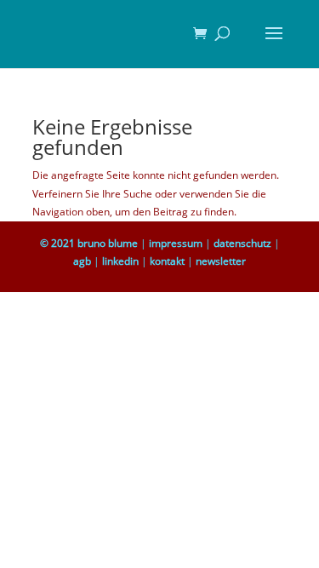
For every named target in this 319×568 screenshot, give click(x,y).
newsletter (221, 261)
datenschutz (242, 243)
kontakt (167, 261)
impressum (175, 243)
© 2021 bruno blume (89, 243)
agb (82, 261)
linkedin (120, 261)
